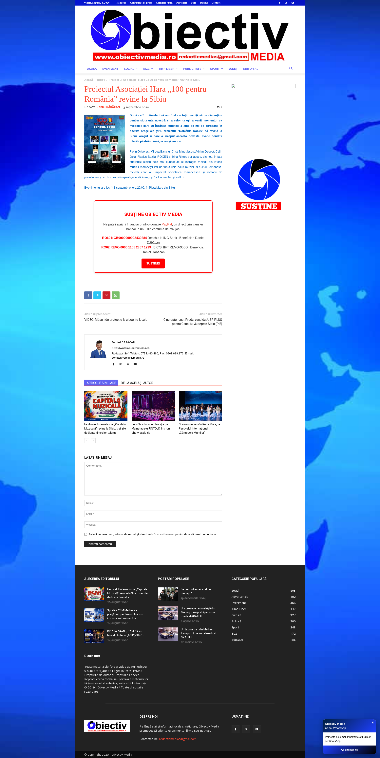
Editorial (250, 68)
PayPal (167, 224)
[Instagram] (122, 364)
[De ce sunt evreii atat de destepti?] (168, 594)
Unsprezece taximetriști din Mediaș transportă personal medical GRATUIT (198, 612)
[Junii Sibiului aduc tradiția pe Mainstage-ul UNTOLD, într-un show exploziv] (153, 406)
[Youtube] (293, 3)
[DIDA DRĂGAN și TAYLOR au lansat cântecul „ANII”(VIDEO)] (94, 636)
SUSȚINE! (153, 263)
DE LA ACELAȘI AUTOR (137, 383)
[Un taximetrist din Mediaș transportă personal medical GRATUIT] (168, 634)
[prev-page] (86, 440)
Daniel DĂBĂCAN (108, 107)
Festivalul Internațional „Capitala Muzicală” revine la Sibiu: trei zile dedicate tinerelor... (127, 593)
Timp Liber (166, 68)
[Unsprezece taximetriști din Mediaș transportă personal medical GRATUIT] (168, 613)
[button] (291, 69)
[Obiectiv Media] (190, 35)
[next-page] (93, 440)
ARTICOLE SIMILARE (101, 383)
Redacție (121, 2)
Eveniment (110, 68)
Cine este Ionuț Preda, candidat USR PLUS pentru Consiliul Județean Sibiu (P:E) (192, 322)
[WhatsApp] (116, 295)
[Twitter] (286, 3)
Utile (193, 2)
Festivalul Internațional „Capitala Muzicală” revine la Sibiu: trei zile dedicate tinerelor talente (105, 428)
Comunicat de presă (141, 2)
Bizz (146, 68)
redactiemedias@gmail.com (178, 739)
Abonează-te (349, 749)
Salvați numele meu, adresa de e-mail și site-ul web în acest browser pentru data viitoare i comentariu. (152, 534)
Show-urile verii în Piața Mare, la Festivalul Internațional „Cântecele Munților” (199, 428)
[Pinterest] (106, 295)
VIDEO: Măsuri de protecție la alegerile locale (115, 320)
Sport (215, 68)
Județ (233, 68)
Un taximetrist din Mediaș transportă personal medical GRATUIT (198, 633)
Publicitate (192, 68)
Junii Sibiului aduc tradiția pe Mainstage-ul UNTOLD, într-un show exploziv (151, 428)
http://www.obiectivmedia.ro (131, 347)
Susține (204, 2)
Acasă (88, 80)
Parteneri (181, 2)
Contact (216, 2)
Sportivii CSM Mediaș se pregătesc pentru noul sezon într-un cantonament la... (125, 614)
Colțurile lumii (164, 2)
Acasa (92, 68)
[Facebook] (280, 3)
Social (129, 68)
